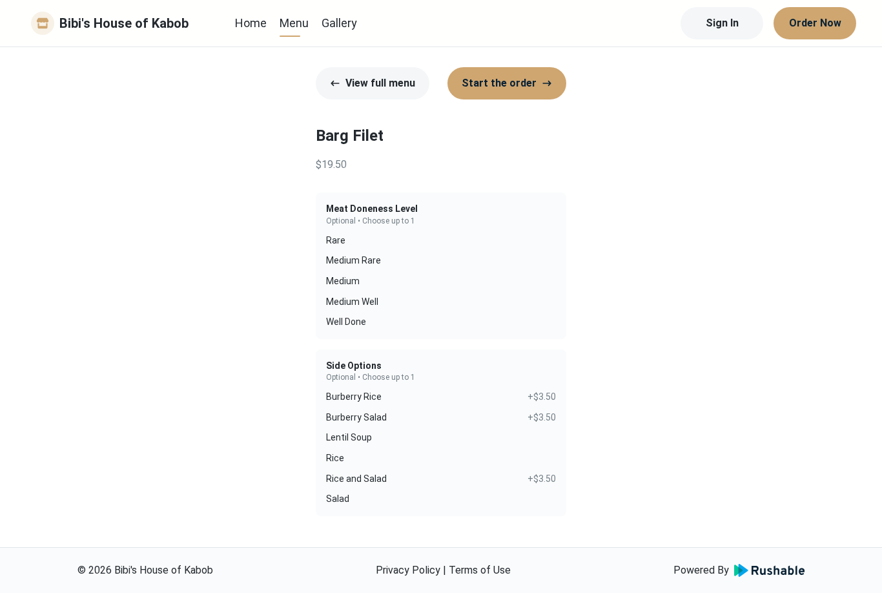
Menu (294, 23)
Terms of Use (480, 570)
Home (251, 23)
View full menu (380, 83)
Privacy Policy (408, 570)
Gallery (339, 23)
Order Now (815, 23)
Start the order (499, 83)
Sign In (722, 23)
